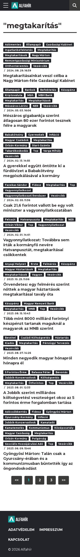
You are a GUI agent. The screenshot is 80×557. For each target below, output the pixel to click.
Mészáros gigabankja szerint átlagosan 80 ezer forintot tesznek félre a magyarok (37, 120)
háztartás (62, 337)
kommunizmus (39, 427)
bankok (30, 89)
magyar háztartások (19, 269)
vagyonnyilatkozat (18, 190)
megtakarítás (47, 49)
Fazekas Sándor (16, 184)
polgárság (39, 438)
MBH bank (45, 95)
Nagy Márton (41, 55)
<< (16, 480)
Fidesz (36, 184)
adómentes (13, 44)
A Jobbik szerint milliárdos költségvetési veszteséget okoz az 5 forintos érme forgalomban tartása (38, 397)
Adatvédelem (21, 530)
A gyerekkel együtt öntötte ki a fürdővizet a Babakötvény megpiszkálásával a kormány (34, 171)
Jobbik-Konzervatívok (20, 377)
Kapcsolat (19, 540)
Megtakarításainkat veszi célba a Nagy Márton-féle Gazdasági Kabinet (39, 78)
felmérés (49, 264)
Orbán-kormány (16, 145)
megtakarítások (16, 55)
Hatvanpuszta (30, 219)
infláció (54, 134)
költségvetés (50, 377)
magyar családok (17, 140)
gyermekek (36, 134)
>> (63, 480)
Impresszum (51, 530)
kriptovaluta (13, 95)
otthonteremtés (16, 66)
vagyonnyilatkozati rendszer (25, 195)
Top (35, 150)
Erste (34, 264)
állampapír (33, 44)
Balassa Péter (41, 372)
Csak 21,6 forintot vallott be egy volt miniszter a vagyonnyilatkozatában (38, 208)
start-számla (41, 145)
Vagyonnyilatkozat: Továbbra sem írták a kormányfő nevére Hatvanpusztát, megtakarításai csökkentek (36, 247)
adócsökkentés (16, 411)
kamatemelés (14, 427)
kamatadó (48, 422)
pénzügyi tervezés (56, 343)
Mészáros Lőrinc (16, 105)
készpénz (68, 89)
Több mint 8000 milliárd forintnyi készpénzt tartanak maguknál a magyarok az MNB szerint (36, 323)
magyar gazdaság (17, 433)
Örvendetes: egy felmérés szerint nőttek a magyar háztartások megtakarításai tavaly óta (36, 289)
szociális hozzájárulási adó (24, 443)
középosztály (63, 427)
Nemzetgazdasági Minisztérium (27, 60)
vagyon (37, 274)
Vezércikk (40, 66)
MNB (32, 308)
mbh (30, 95)
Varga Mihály (52, 150)
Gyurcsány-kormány (19, 417)
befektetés (48, 89)
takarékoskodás (16, 150)
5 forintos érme (16, 372)
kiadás (9, 343)
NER (35, 105)
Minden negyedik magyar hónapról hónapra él (37, 360)
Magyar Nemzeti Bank (39, 303)
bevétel (10, 337)
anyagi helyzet (15, 264)
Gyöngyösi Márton (58, 411)
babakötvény (14, 134)
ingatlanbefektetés (19, 49)
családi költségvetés (35, 337)
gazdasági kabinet (59, 44)
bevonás (61, 372)
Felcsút (10, 219)
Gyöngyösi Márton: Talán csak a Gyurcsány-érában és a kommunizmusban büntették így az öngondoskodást (38, 461)
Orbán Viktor (14, 224)
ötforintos (36, 383)
